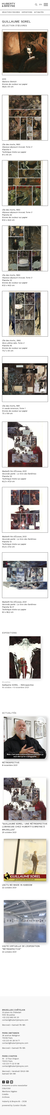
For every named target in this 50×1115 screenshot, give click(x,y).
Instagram (7, 1082)
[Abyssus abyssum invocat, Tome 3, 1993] (25, 118)
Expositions (27, 12)
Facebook (3, 1082)
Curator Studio (19, 1105)
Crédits (5, 1094)
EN (40, 4)
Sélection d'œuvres (11, 12)
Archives (6, 1097)
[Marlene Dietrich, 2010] (25, 52)
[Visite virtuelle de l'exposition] (25, 921)
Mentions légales (9, 1091)
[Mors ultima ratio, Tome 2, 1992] (25, 314)
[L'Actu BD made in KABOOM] (25, 860)
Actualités (39, 12)
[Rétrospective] (25, 657)
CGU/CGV (6, 1088)
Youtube (11, 1082)
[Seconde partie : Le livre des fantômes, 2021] (25, 444)
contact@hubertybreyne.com (15, 1020)
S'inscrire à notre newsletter (14, 1085)
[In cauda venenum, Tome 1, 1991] (25, 379)
